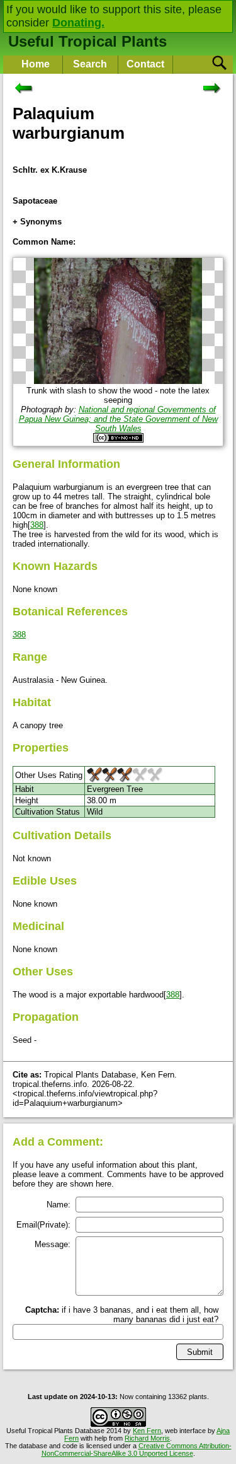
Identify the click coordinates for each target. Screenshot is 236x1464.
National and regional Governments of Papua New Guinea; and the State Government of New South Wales (118, 419)
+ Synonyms (37, 221)
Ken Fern (147, 1430)
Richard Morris (147, 1438)
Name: (58, 1204)
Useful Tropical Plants (87, 41)
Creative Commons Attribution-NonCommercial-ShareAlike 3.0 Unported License (137, 1449)
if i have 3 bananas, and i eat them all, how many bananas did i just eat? (121, 1314)
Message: (52, 1244)
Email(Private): (43, 1224)
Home (35, 64)
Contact (145, 64)
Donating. (78, 22)
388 (36, 525)
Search (90, 64)
